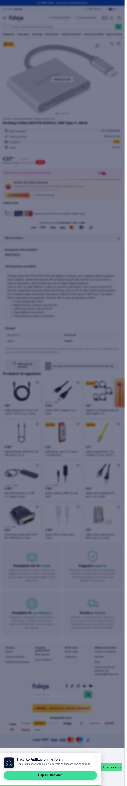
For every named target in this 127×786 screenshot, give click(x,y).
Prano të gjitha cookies (109, 767)
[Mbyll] (96, 757)
